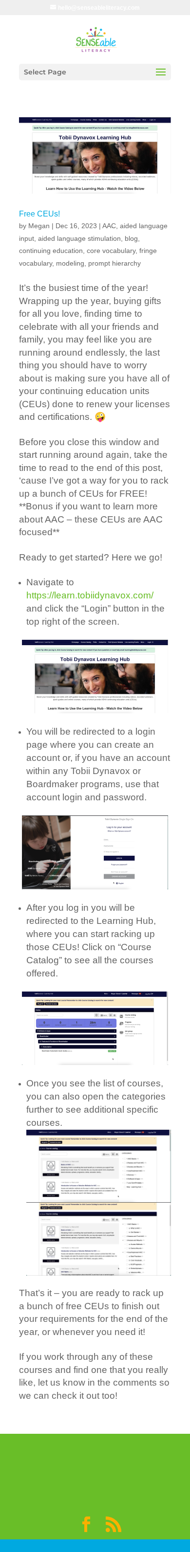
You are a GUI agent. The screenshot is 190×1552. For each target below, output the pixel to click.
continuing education (51, 250)
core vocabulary (111, 250)
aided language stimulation (79, 238)
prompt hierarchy (114, 263)
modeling (70, 263)
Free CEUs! (39, 214)
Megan (39, 226)
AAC (109, 226)
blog (131, 238)
